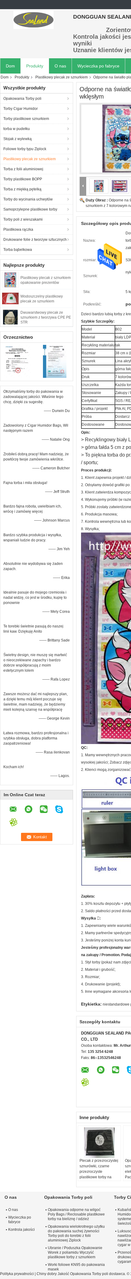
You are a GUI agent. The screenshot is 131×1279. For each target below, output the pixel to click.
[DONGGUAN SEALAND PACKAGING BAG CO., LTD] (33, 20)
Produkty (34, 65)
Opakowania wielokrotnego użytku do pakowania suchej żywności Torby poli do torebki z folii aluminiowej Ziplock (76, 1233)
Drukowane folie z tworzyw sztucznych (35, 239)
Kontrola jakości (21, 1229)
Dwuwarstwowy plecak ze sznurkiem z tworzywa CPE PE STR (45, 317)
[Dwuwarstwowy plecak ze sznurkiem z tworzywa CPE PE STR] (10, 317)
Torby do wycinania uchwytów (28, 199)
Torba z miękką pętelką (22, 189)
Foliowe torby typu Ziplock (24, 149)
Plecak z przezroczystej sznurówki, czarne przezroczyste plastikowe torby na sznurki (99, 1171)
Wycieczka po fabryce (98, 65)
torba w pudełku (16, 129)
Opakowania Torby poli (22, 98)
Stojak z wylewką (17, 139)
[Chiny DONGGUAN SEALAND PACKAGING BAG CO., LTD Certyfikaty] (18, 361)
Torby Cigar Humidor (20, 109)
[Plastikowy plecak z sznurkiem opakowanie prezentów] (10, 279)
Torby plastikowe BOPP (22, 179)
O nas (60, 65)
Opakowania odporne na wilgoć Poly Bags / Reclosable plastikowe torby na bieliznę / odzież (76, 1214)
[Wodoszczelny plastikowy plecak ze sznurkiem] (10, 298)
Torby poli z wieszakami (23, 219)
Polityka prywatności (17, 1274)
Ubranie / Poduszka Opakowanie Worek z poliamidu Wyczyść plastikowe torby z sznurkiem (75, 1252)
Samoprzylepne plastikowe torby (30, 209)
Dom (10, 65)
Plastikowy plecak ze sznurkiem (61, 77)
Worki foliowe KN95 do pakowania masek (76, 1267)
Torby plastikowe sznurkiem (26, 119)
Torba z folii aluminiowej (23, 169)
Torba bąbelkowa (17, 249)
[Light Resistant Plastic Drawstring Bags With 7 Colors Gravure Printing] (99, 186)
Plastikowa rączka (18, 229)
